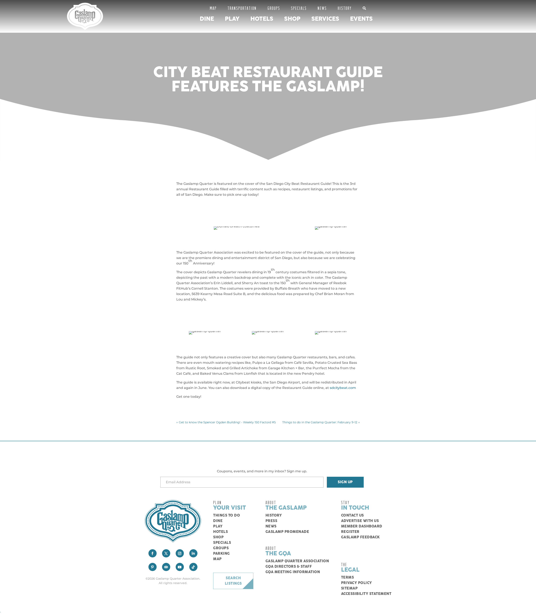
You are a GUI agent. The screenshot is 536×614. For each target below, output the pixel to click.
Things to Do (226, 515)
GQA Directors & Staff (288, 566)
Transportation (242, 8)
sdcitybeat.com (343, 388)
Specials (299, 8)
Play (232, 19)
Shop (292, 19)
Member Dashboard (361, 526)
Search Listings (233, 580)
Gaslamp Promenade (287, 532)
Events (361, 19)
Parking (221, 553)
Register (350, 532)
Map (213, 8)
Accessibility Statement (366, 594)
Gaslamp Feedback (360, 537)
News (322, 8)
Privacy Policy (356, 583)
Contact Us (352, 515)
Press (271, 521)
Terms (347, 577)
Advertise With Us (360, 521)
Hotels (261, 19)
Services (325, 19)
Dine (207, 19)
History (345, 8)
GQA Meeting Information (292, 572)
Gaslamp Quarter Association (297, 561)
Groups (274, 8)
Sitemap (349, 588)
